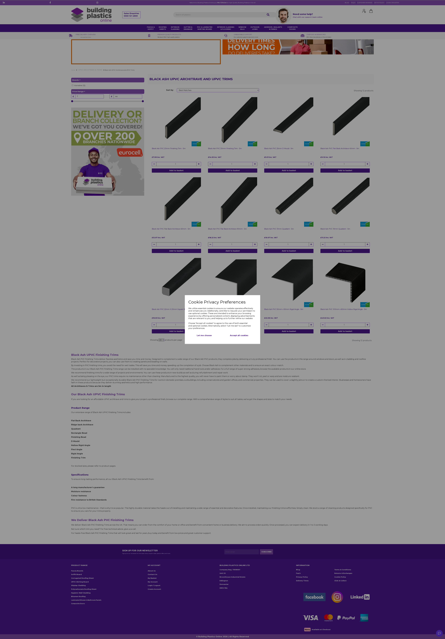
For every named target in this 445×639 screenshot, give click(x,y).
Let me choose (204, 335)
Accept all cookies (239, 335)
